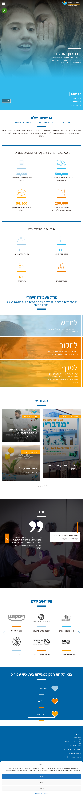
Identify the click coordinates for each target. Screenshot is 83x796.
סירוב (41, 782)
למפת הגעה (77, 738)
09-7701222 (73, 745)
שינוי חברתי (75, 105)
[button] (7, 538)
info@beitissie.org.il (75, 753)
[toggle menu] (3, 3)
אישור (41, 776)
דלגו (7, 101)
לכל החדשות (42, 486)
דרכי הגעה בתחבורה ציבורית (73, 741)
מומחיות (76, 101)
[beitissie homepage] (71, 3)
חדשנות (76, 98)
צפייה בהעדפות (41, 788)
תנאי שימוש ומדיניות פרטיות (42, 793)
